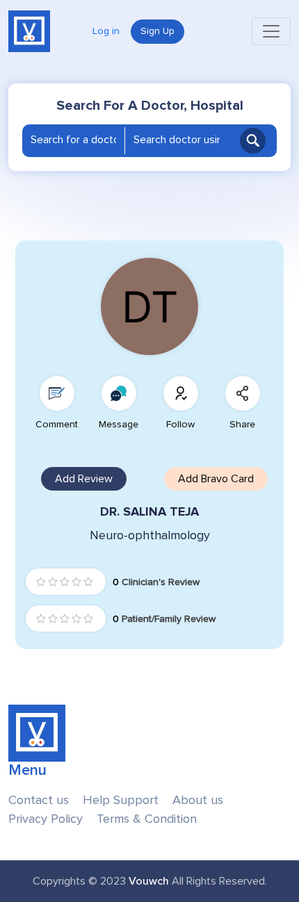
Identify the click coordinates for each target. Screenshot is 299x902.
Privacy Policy (45, 819)
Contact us (38, 800)
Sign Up (157, 31)
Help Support (121, 800)
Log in (106, 31)
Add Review (84, 479)
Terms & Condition (147, 819)
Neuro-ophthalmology (150, 535)
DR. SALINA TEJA (149, 512)
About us (197, 800)
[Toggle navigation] (271, 31)
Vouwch (149, 881)
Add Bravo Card (216, 479)
